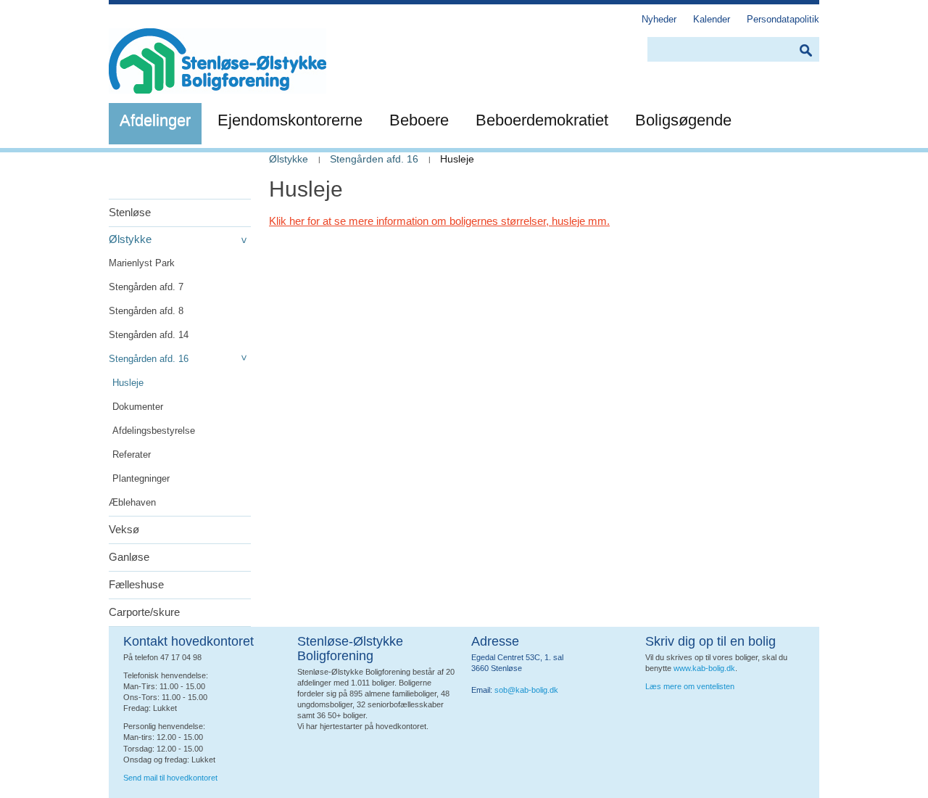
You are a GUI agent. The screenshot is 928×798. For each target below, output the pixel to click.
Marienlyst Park (142, 263)
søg (805, 50)
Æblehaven (132, 502)
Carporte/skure (144, 612)
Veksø (124, 529)
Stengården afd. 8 (146, 310)
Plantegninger (141, 478)
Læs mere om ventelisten (689, 686)
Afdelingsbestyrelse (153, 430)
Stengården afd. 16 (148, 358)
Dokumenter (137, 406)
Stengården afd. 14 (148, 334)
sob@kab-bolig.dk (526, 690)
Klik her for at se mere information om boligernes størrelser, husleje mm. (439, 221)
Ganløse (129, 557)
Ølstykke (130, 239)
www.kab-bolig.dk (704, 668)
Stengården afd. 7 (146, 286)
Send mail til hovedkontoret (171, 777)
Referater (131, 454)
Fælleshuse (136, 584)
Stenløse (130, 212)
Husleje (128, 382)
